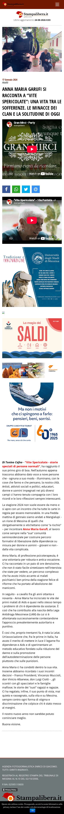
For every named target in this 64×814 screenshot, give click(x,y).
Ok (32, 811)
